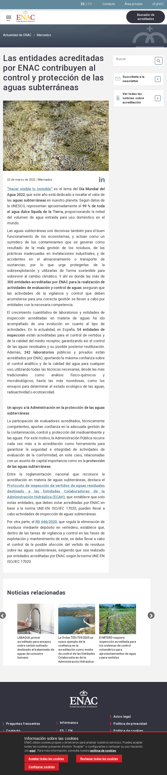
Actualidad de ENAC (17, 35)
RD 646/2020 (46, 522)
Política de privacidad (130, 724)
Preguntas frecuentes (23, 724)
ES (83, 4)
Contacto (108, 4)
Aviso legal (122, 717)
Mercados (44, 35)
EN (90, 4)
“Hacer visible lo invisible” (29, 189)
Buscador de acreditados (145, 17)
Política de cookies (128, 731)
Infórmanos (69, 723)
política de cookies (103, 750)
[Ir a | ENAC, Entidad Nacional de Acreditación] (25, 16)
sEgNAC (158, 4)
